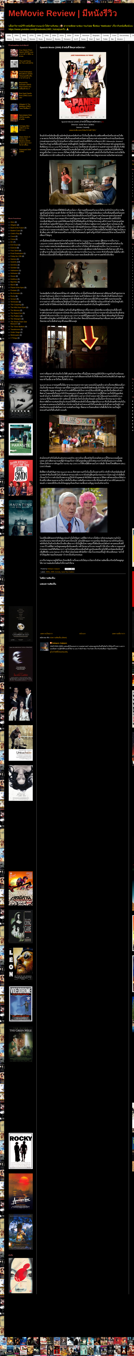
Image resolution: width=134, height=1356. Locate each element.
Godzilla (13, 262)
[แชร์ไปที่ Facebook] (72, 569)
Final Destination (16, 253)
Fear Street (14, 250)
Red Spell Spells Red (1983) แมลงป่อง (25, 95)
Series (83, 39)
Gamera (13, 259)
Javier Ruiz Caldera (67, 572)
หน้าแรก (82, 633)
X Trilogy (13, 338)
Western (120, 39)
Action (77, 35)
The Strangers (15, 319)
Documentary (124, 35)
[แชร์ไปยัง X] (70, 569)
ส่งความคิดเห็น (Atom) (58, 637)
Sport (98, 39)
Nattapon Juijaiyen (59, 643)
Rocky (12, 296)
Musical (49, 39)
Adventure (85, 35)
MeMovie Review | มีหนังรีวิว (62, 13)
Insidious (13, 279)
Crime (114, 35)
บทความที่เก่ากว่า (118, 633)
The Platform (15, 316)
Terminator (14, 302)
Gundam (13, 268)
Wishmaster (14, 335)
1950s (16, 35)
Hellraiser (14, 273)
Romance (67, 39)
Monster (32, 39)
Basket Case (15, 230)
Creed (12, 236)
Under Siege (15, 332)
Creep (12, 239)
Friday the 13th (16, 256)
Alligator (13, 225)
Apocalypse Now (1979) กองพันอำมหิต (25, 117)
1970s (31, 35)
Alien (12, 222)
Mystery (58, 39)
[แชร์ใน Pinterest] (74, 569)
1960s (24, 35)
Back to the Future (17, 228)
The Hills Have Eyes (18, 307)
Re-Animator (15, 293)
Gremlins (13, 265)
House (12, 276)
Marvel (12, 285)
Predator (13, 290)
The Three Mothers (17, 327)
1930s (9, 35)
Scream (13, 299)
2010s (62, 35)
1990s (46, 35)
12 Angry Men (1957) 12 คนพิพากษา (24, 128)
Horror (17, 39)
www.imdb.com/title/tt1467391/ (82, 130)
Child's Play (14, 233)
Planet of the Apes (17, 287)
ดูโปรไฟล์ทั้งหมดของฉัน (59, 652)
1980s (39, 35)
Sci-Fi (76, 39)
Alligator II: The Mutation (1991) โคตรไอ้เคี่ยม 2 (25, 106)
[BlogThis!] (68, 569)
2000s (54, 35)
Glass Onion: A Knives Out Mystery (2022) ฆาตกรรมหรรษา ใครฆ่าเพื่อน (25, 141)
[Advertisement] (83, 670)
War (112, 39)
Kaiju (24, 39)
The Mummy (15, 310)
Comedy (106, 35)
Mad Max (13, 282)
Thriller (105, 39)
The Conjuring (15, 305)
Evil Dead (14, 245)
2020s (69, 35)
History (9, 39)
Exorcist (13, 248)
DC (11, 242)
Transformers (15, 329)
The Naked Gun (16, 313)
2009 (52, 572)
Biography (96, 35)
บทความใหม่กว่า (46, 633)
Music (41, 39)
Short (91, 39)
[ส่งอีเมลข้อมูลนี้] (66, 569)
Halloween (14, 270)
